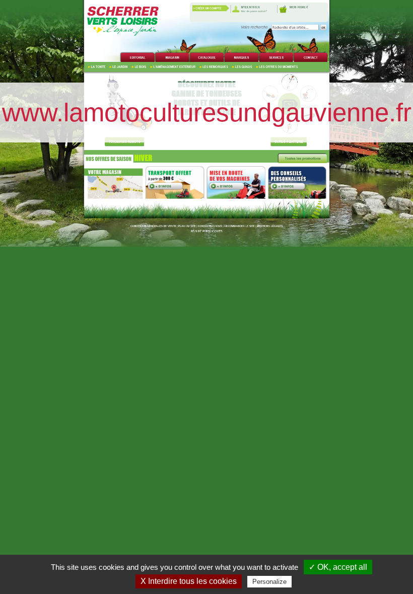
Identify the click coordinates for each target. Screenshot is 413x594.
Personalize (269, 581)
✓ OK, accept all (338, 567)
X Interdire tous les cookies (189, 581)
